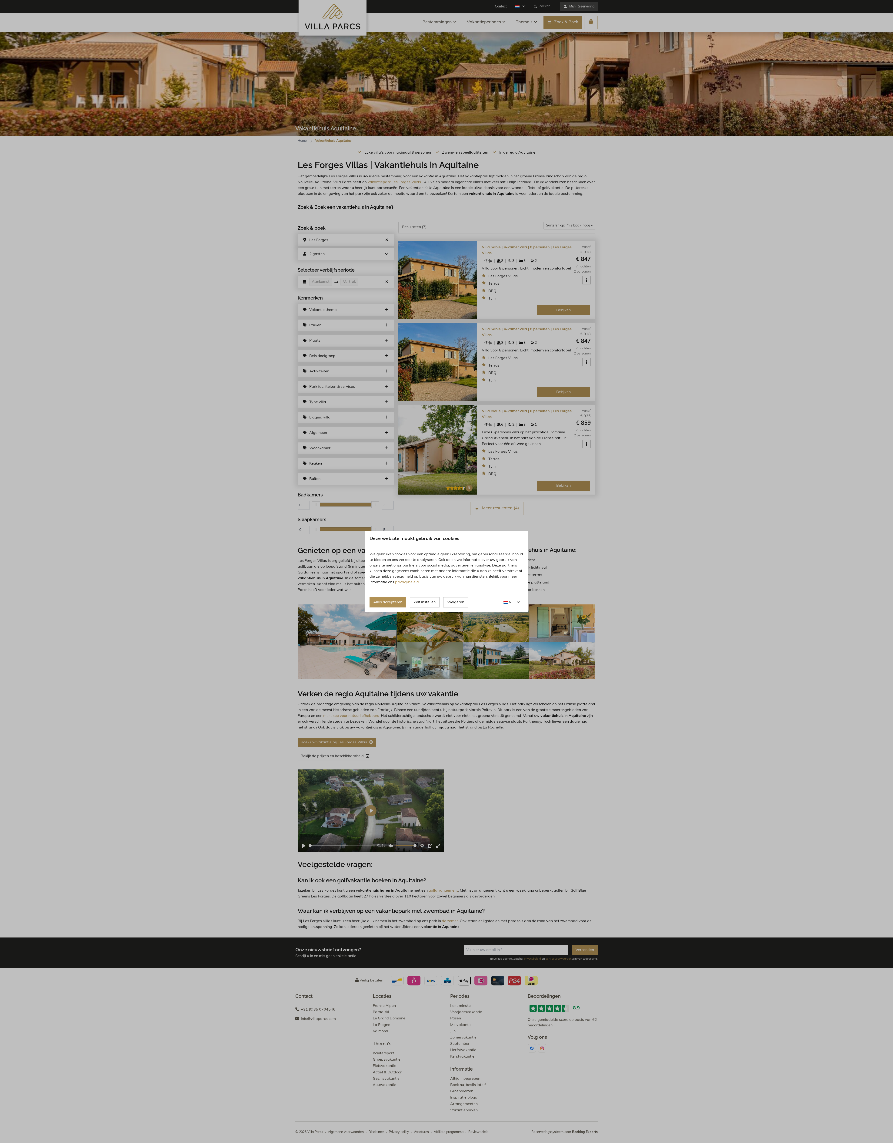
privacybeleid (407, 582)
